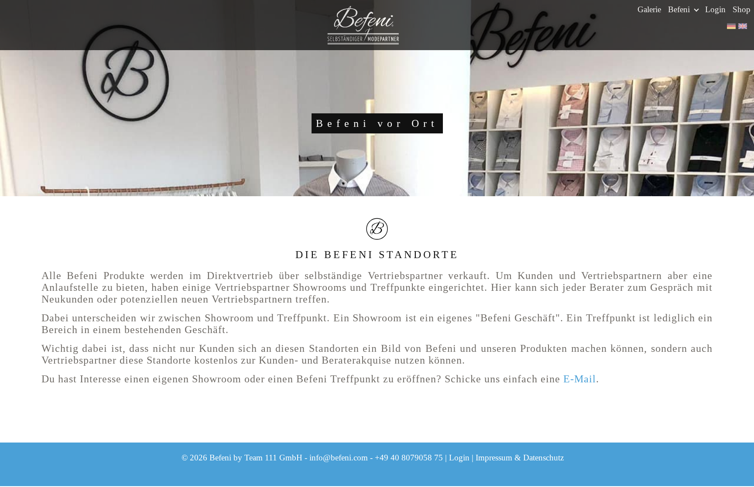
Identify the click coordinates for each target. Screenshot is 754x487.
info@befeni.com (338, 457)
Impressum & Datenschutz (520, 457)
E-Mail (579, 379)
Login (715, 9)
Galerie (649, 9)
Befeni (680, 9)
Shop (742, 9)
